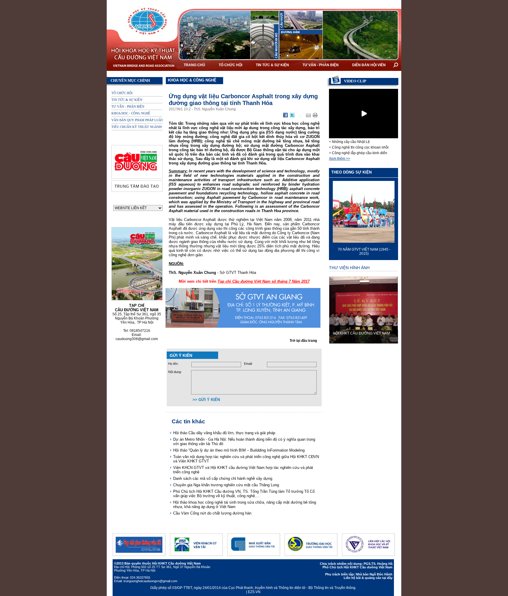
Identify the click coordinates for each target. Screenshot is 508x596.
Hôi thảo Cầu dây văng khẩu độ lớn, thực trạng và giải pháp (224, 433)
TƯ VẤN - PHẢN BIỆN (321, 65)
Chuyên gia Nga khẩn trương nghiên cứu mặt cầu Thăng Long (226, 485)
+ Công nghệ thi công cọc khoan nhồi (359, 147)
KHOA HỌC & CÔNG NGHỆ (192, 80)
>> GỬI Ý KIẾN (206, 399)
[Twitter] (292, 117)
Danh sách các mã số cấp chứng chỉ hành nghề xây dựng (222, 478)
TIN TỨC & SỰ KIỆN (272, 65)
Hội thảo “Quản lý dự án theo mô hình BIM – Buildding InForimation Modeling (239, 450)
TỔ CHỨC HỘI (230, 65)
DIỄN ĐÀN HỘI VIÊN (369, 65)
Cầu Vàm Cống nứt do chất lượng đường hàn (212, 513)
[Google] (285, 117)
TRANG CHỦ (194, 65)
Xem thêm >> (339, 159)
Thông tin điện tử (292, 588)
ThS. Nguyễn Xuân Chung (215, 109)
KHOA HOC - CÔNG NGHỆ (130, 113)
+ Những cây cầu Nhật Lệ (349, 142)
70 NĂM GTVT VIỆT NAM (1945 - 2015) (363, 251)
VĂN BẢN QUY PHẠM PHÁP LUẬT (137, 120)
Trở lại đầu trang (303, 341)
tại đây (387, 578)
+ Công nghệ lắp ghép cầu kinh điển (358, 153)
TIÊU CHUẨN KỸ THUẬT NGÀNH (136, 127)
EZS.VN (254, 592)
